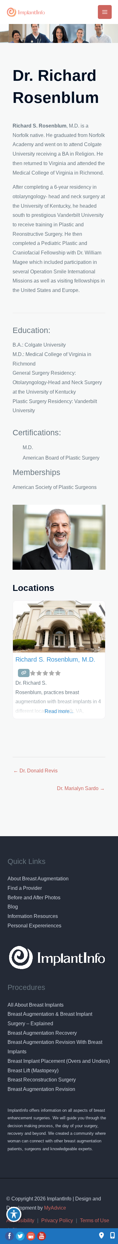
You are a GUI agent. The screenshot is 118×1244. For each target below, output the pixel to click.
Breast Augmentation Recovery (42, 1033)
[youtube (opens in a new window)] (41, 1236)
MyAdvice (54, 1208)
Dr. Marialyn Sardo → (81, 788)
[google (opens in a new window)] (31, 1236)
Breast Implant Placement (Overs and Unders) (59, 1061)
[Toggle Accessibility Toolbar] (13, 1214)
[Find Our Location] (101, 1236)
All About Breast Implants (36, 1005)
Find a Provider (25, 888)
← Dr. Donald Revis (35, 770)
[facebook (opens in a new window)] (10, 1236)
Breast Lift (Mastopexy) (33, 1070)
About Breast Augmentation (38, 878)
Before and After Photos (34, 897)
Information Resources (33, 916)
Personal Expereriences (34, 925)
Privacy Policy (57, 1220)
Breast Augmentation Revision (41, 1089)
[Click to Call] (109, 1236)
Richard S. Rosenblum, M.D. (55, 659)
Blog (13, 906)
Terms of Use (94, 1220)
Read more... (59, 711)
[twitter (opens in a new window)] (20, 1236)
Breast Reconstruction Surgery (42, 1079)
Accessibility (20, 1220)
